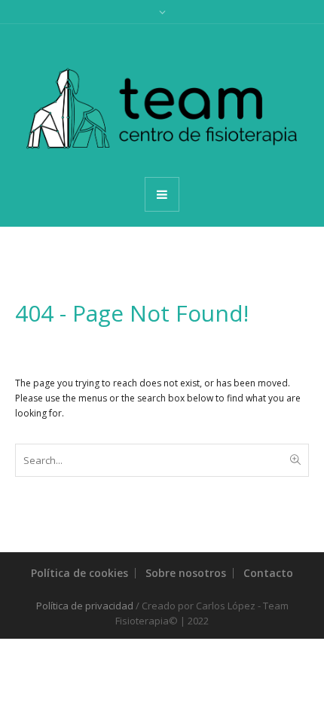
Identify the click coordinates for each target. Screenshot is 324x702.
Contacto (268, 573)
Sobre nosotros (185, 573)
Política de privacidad (84, 605)
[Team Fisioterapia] (162, 99)
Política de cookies (79, 573)
